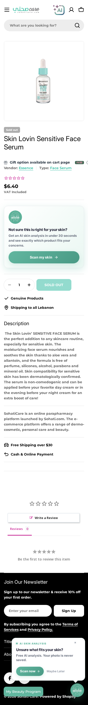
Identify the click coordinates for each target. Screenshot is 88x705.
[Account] (71, 10)
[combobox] (44, 25)
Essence (26, 168)
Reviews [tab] (16, 529)
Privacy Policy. (40, 629)
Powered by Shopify (58, 696)
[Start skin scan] (77, 690)
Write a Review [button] (46, 518)
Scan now (27, 671)
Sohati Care (27, 696)
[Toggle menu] (7, 10)
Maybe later (56, 671)
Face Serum (61, 168)
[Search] (77, 25)
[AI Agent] (59, 10)
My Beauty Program (23, 691)
